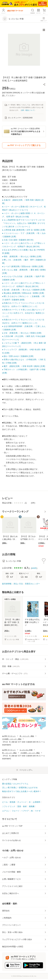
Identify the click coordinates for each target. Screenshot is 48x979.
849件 (34, 568)
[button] (44, 84)
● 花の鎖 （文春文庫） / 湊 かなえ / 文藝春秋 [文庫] (23, 290)
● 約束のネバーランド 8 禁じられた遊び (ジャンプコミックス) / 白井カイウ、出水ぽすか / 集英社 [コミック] (23, 313)
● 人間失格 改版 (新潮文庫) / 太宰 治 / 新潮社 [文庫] (23, 230)
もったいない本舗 (26, 750)
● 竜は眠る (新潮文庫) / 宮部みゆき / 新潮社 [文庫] (23, 293)
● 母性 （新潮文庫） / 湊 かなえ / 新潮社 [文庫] (21, 256)
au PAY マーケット (9, 736)
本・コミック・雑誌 (27, 736)
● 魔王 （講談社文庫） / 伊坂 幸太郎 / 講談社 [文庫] (23, 366)
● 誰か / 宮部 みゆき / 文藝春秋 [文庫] (17, 356)
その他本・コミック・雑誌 (11, 739)
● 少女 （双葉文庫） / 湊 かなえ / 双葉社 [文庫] (21, 333)
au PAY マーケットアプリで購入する (24, 145)
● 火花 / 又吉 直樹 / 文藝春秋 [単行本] (17, 240)
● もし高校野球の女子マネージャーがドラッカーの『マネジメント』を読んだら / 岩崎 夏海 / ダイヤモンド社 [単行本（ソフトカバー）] (23, 223)
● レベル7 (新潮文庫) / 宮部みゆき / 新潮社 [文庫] (22, 266)
